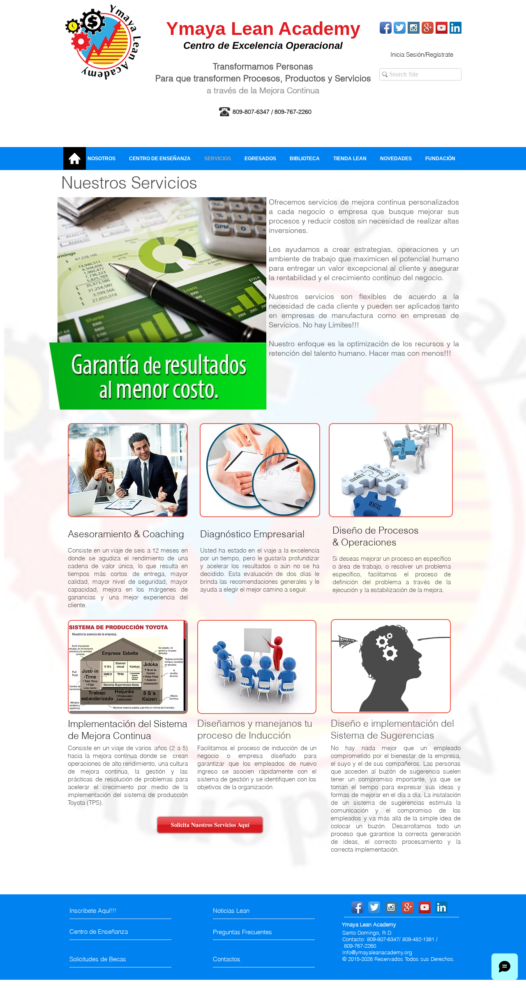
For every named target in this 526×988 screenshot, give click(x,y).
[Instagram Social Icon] (414, 28)
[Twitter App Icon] (400, 28)
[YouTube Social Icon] (442, 28)
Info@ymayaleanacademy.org (377, 952)
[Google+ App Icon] (428, 28)
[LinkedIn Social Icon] (455, 28)
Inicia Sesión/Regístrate (421, 54)
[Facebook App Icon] (386, 28)
